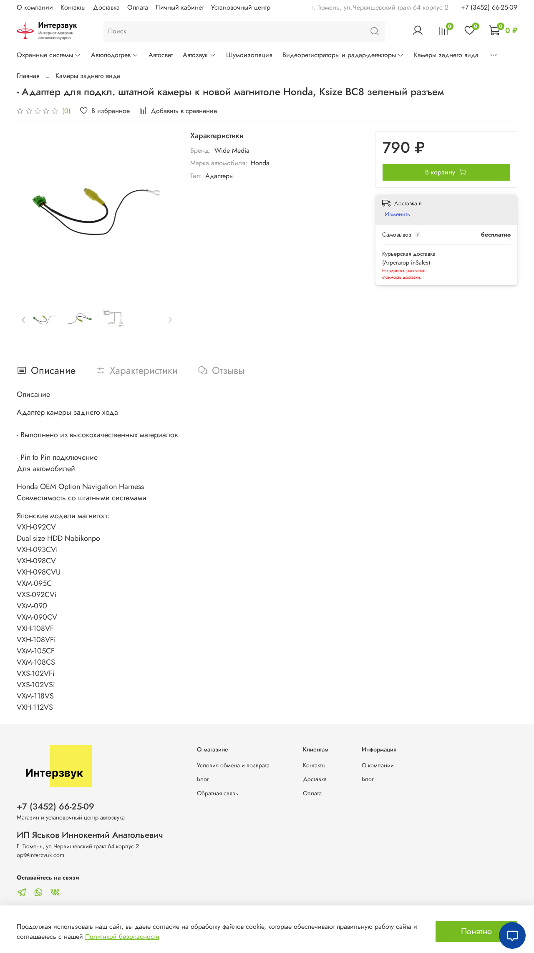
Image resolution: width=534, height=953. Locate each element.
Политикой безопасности (122, 936)
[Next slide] (164, 212)
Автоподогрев (111, 55)
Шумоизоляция (249, 55)
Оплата (137, 7)
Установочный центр (240, 7)
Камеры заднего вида (446, 55)
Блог (203, 779)
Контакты (73, 7)
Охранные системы (45, 55)
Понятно (476, 931)
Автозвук (195, 55)
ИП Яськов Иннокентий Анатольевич (90, 835)
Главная (28, 76)
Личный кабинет (180, 7)
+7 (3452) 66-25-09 (489, 7)
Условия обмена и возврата (233, 765)
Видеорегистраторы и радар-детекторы (339, 55)
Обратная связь (217, 793)
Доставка (106, 7)
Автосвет (161, 55)
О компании (35, 7)
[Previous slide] (30, 212)
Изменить (397, 214)
